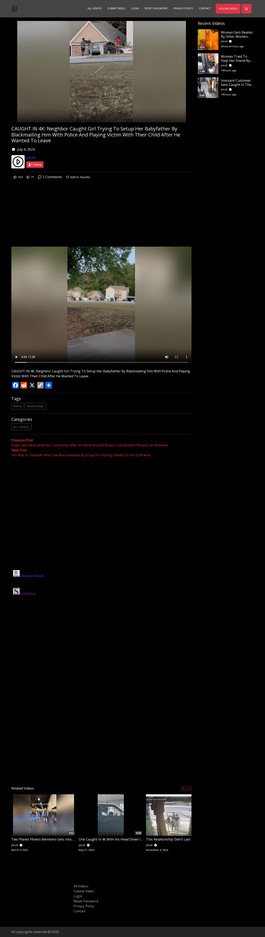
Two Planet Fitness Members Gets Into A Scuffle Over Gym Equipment (65, 839)
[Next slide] (189, 788)
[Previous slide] (183, 788)
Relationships (35, 406)
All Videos (95, 8)
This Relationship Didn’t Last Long (172, 839)
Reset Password (156, 8)
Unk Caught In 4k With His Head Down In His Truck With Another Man (133, 839)
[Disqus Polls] (101, 511)
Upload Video (228, 8)
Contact (205, 8)
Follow (37, 165)
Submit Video (116, 8)
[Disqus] (101, 620)
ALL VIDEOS (21, 427)
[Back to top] (12, 912)
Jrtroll (30, 157)
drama (17, 406)
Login (135, 8)
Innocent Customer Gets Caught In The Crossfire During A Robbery (236, 86)
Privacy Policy (183, 8)
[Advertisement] (101, 216)
